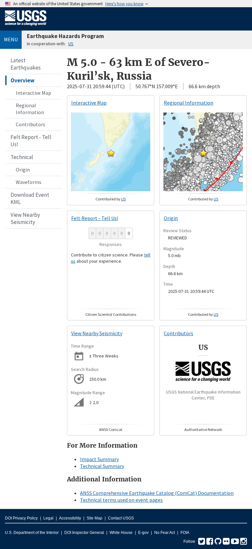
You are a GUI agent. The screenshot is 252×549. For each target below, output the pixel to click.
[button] (111, 153)
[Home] (26, 27)
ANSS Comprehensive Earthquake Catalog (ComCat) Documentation (157, 493)
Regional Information (30, 108)
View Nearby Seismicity (25, 218)
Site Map (94, 518)
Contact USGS (121, 518)
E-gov (143, 532)
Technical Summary (102, 466)
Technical (21, 157)
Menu (11, 39)
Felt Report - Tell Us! (30, 140)
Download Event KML (29, 198)
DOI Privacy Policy (21, 518)
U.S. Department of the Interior (32, 532)
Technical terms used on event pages (121, 500)
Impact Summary (99, 459)
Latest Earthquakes (25, 64)
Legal (48, 518)
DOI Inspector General (84, 532)
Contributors (30, 124)
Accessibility (70, 518)
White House (121, 532)
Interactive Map (33, 93)
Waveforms (28, 182)
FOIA (184, 532)
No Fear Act (164, 532)
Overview (22, 80)
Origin (23, 169)
